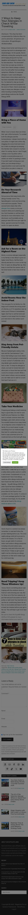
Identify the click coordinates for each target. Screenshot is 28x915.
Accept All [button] (15, 462)
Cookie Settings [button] (7, 462)
